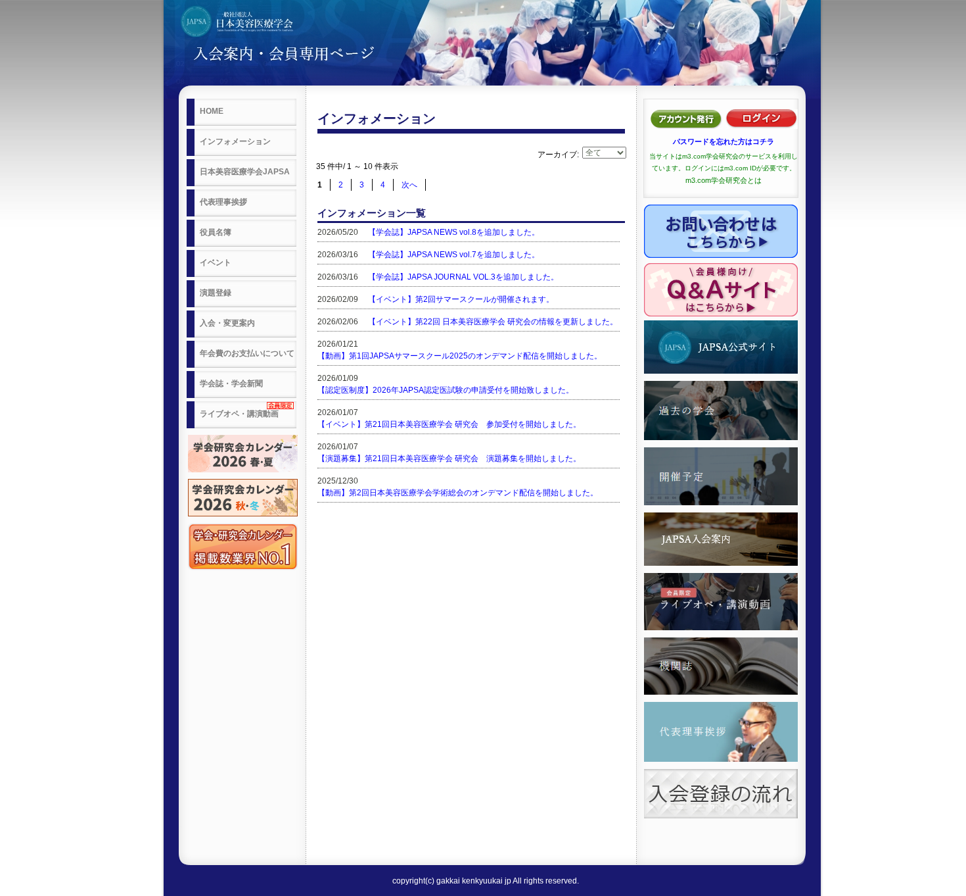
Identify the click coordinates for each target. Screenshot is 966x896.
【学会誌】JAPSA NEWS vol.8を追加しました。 (454, 232)
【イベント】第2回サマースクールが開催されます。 (461, 299)
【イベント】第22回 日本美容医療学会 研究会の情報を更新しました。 (493, 321)
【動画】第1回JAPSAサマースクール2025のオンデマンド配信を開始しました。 (459, 356)
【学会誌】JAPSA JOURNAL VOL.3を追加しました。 (463, 277)
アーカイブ (557, 154)
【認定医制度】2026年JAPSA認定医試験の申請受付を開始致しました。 (445, 390)
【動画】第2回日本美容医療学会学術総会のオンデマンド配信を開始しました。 (457, 492)
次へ (409, 184)
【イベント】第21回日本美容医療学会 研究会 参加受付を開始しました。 (449, 424)
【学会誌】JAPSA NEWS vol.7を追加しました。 (454, 254)
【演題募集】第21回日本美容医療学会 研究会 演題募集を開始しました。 (449, 458)
